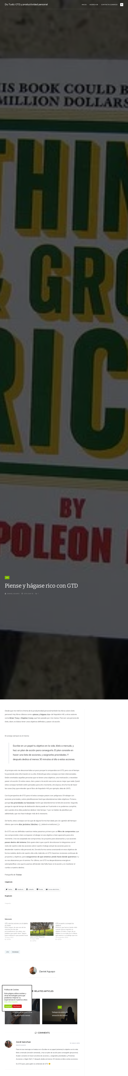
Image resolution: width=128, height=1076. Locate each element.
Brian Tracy (14, 718)
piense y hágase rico (41, 714)
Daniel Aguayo (13, 594)
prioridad (15, 952)
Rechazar (17, 1006)
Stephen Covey (27, 718)
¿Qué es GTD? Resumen (37, 937)
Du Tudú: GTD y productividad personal (26, 4)
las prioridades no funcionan (23, 803)
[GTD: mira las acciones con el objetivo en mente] (17, 931)
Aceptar (8, 1006)
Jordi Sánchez (23, 1042)
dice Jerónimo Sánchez (28, 824)
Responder (21, 1045)
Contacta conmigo (109, 5)
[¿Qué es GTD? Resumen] (42, 929)
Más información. (11, 1002)
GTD (7, 577)
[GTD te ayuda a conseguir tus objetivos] (68, 931)
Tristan (19, 875)
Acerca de (94, 5)
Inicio (84, 5)
